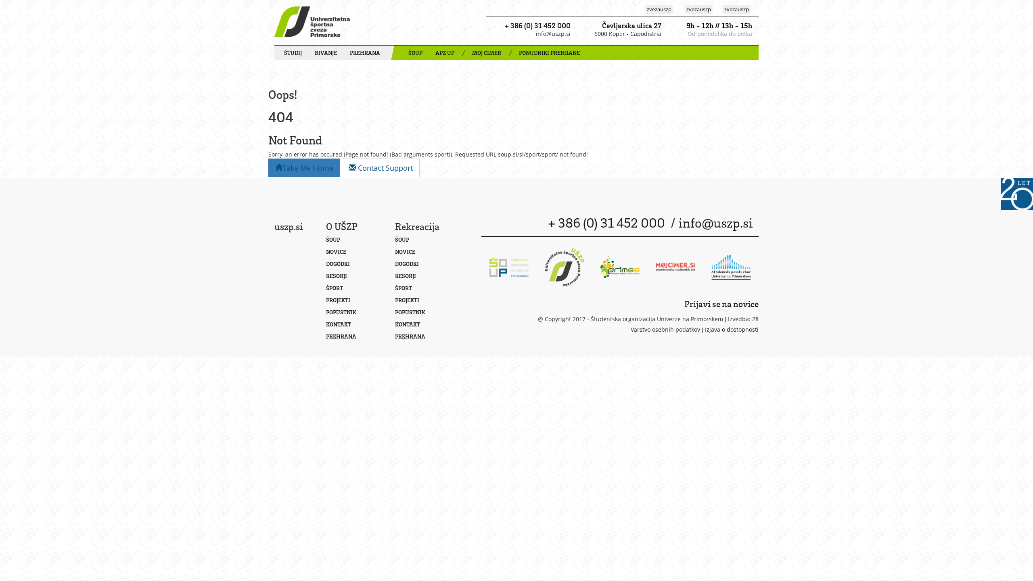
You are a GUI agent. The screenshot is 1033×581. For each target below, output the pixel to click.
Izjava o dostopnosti (732, 329)
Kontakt (338, 324)
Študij (293, 52)
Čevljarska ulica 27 (631, 25)
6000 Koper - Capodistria (627, 34)
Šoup (333, 239)
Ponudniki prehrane (549, 52)
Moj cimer (486, 52)
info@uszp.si (553, 34)
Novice (336, 251)
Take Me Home (307, 168)
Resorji (336, 275)
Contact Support (384, 168)
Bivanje (326, 52)
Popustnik (341, 312)
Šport (334, 287)
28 (755, 319)
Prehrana (365, 52)
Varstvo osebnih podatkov (665, 329)
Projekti (338, 300)
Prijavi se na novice (721, 303)
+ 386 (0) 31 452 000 (538, 25)
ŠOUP (415, 52)
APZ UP (444, 52)
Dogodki (338, 263)
